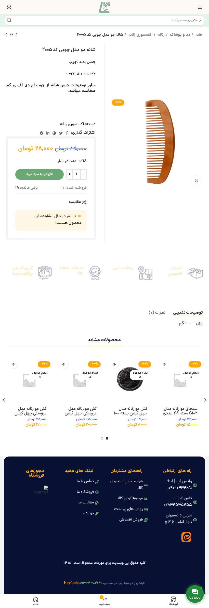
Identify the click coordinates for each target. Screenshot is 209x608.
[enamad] (40, 491)
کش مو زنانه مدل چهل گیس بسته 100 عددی (130, 413)
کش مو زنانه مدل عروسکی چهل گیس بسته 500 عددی (81, 413)
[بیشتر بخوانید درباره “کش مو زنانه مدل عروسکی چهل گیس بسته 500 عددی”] (63, 364)
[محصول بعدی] (6, 34)
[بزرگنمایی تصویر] (196, 181)
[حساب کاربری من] (9, 7)
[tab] (188, 313)
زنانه (161, 35)
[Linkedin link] (48, 133)
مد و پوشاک (179, 35)
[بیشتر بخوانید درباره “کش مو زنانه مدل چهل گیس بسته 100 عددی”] (114, 364)
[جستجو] (9, 20)
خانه (198, 35)
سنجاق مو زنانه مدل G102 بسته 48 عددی (180, 411)
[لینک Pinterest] (54, 133)
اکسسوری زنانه (139, 35)
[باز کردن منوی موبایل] (200, 7)
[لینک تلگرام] (41, 133)
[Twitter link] (61, 133)
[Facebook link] (67, 133)
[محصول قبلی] (16, 34)
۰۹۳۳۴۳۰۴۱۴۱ (90, 583)
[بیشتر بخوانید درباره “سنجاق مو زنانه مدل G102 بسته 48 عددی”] (164, 364)
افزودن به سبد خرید (39, 174)
